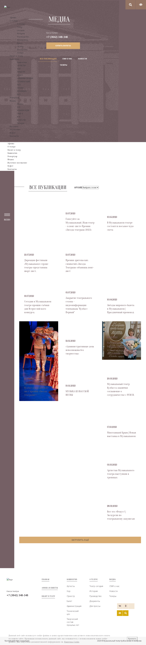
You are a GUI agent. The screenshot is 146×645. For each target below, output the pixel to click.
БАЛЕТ (20, 75)
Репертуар (14, 97)
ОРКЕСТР (21, 72)
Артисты (71, 586)
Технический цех (73, 612)
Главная (45, 579)
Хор (68, 591)
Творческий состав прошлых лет (73, 622)
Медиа (13, 101)
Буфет (12, 133)
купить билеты (63, 45)
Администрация (74, 606)
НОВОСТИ (21, 120)
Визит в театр (16, 56)
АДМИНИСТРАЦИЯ (25, 78)
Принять (132, 638)
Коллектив (14, 59)
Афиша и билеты (50, 588)
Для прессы (95, 606)
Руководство (23, 37)
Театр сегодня (96, 586)
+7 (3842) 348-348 (57, 37)
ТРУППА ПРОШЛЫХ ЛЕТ (22, 91)
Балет (69, 601)
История (21, 33)
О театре (14, 21)
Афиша (13, 17)
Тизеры (20, 123)
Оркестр (71, 596)
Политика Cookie (71, 642)
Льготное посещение (17, 163)
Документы (22, 40)
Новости (113, 591)
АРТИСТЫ (21, 65)
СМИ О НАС (67, 59)
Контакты (14, 136)
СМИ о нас (114, 586)
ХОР (19, 69)
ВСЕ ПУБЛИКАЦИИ (48, 59)
